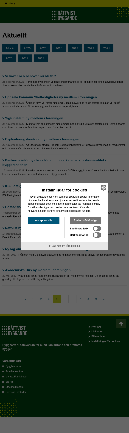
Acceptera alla (43, 220)
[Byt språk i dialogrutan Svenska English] (103, 188)
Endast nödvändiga (85, 220)
